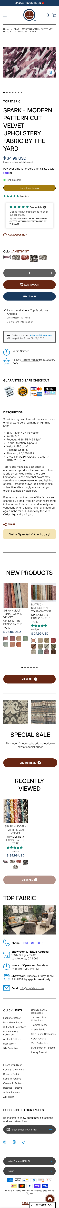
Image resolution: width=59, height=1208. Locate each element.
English (10, 1171)
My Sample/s (43, 1205)
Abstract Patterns (12, 1039)
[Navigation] (5, 15)
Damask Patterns (12, 1078)
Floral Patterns (38, 1038)
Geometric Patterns (13, 1083)
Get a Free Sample (29, 188)
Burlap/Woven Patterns (43, 1047)
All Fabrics (8, 1096)
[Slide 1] (4, 92)
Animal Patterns (11, 1092)
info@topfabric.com (32, 988)
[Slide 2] (7, 92)
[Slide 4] (12, 92)
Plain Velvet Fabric (13, 1022)
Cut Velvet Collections (14, 1027)
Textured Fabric (39, 1024)
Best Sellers (9, 1043)
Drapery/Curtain (11, 1074)
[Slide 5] (15, 92)
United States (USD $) (18, 1161)
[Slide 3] (9, 92)
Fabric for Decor (11, 1017)
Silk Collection (10, 1048)
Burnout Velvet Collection (11, 1033)
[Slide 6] (18, 92)
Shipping (7, 162)
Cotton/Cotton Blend (13, 1069)
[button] (29, 215)
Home (6, 29)
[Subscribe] (52, 1129)
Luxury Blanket (39, 1052)
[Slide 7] (21, 92)
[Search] (47, 15)
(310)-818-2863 (33, 943)
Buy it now (30, 296)
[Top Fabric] (29, 15)
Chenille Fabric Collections (39, 1011)
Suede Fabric (38, 1029)
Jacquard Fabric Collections (39, 1019)
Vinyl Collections (39, 1043)
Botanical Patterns (12, 1087)
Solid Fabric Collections (43, 1034)
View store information (20, 321)
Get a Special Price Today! (29, 534)
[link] (29, 880)
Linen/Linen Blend (12, 1065)
